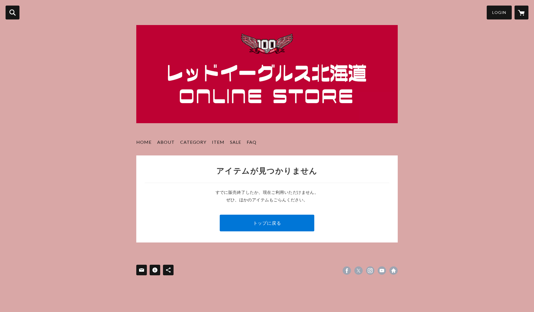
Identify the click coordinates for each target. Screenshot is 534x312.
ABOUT (166, 142)
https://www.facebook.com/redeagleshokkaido (347, 270)
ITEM (218, 142)
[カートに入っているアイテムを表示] (521, 12)
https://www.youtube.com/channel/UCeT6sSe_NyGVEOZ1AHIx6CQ (382, 270)
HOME (144, 142)
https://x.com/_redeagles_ (358, 270)
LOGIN (499, 12)
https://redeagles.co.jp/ (393, 270)
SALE (235, 142)
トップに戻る (267, 223)
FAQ (251, 142)
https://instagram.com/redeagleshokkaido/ (370, 270)
